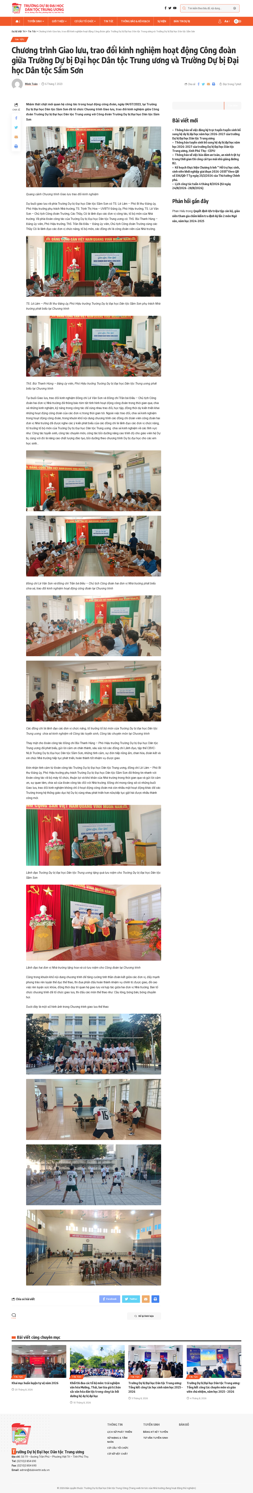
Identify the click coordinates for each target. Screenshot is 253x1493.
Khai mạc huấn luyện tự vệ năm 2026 (35, 1383)
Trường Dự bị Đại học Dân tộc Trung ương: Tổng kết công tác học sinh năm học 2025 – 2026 (155, 1387)
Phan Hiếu (178, 211)
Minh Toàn (31, 83)
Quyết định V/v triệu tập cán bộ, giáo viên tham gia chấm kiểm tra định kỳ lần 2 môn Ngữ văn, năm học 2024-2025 (206, 216)
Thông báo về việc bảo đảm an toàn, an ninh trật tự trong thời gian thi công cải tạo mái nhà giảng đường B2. (206, 159)
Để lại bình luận (146, 1316)
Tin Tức (19, 39)
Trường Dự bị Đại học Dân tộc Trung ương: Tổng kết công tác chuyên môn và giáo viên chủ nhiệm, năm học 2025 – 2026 (213, 1387)
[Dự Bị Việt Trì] (38, 8)
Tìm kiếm (233, 105)
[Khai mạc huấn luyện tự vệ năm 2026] (39, 1361)
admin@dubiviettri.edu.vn (35, 1470)
